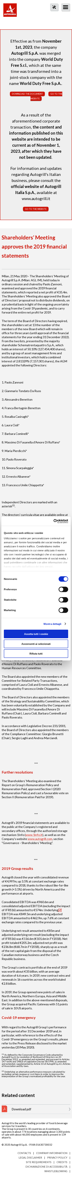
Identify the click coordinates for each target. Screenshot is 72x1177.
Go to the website (36, 209)
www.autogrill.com (40, 839)
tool (52, 13)
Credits (62, 1162)
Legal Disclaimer (30, 1157)
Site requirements (38, 1162)
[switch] (63, 589)
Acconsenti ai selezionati (36, 643)
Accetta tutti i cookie (36, 634)
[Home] (10, 11)
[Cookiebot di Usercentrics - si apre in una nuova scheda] (53, 521)
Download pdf (21, 1109)
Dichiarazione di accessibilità (46, 1166)
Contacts (24, 1153)
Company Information (51, 1153)
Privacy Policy (57, 1157)
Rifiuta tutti (36, 653)
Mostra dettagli (52, 623)
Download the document (27, 93)
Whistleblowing (55, 1171)
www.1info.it (33, 835)
